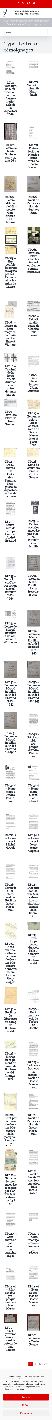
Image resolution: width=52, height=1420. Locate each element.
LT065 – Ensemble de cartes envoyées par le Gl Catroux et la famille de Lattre (10, 272)
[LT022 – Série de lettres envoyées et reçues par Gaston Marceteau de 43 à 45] (10, 1150)
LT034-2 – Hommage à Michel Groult (10, 841)
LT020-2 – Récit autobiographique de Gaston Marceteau (10, 1298)
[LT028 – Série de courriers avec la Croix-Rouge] (33, 450)
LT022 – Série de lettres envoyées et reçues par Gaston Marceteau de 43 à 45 (10, 1189)
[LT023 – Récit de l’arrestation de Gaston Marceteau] (33, 1094)
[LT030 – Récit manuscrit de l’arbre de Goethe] (33, 989)
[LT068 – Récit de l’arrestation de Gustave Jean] (33, 177)
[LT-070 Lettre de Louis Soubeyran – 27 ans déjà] (10, 125)
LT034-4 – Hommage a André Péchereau (10, 793)
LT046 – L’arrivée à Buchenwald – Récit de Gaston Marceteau (10, 897)
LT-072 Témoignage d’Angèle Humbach (35, 88)
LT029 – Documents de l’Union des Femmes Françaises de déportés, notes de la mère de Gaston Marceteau (10, 485)
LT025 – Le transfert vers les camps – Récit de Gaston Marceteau (33, 1074)
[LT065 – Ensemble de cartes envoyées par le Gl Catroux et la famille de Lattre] (10, 229)
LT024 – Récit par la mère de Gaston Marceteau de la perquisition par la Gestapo (10, 1130)
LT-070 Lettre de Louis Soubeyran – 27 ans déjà (10, 152)
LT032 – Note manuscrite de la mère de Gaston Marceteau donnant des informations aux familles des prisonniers (10, 969)
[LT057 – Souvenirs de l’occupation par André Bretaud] (10, 501)
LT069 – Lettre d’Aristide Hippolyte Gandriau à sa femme (10, 209)
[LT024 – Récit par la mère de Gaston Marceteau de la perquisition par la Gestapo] (10, 1094)
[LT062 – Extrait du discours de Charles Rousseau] (33, 303)
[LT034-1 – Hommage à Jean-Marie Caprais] (33, 814)
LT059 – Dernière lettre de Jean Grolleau (11, 418)
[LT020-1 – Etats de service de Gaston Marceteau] (33, 1266)
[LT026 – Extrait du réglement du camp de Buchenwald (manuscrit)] (10, 1042)
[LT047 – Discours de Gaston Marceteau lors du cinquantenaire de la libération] (33, 864)
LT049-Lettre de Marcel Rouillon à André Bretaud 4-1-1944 (10, 742)
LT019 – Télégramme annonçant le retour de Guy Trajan (10, 1339)
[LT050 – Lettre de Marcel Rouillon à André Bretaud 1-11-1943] (33, 663)
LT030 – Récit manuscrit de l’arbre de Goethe (33, 1018)
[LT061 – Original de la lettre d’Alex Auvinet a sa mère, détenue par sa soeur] (10, 354)
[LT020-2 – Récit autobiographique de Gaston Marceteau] (10, 1266)
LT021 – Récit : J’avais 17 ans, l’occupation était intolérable (33, 1182)
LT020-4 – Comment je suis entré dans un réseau (33, 1243)
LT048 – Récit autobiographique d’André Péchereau (33, 745)
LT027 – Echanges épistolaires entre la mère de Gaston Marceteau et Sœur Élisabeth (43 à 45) (33, 432)
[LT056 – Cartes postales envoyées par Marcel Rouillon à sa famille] (33, 501)
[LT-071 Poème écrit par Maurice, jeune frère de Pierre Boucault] (33, 125)
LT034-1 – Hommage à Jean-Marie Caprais (33, 843)
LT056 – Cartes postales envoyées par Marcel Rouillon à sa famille (33, 533)
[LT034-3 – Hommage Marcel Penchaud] (33, 765)
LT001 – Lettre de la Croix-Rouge (33, 1339)
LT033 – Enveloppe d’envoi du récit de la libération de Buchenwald (33, 949)
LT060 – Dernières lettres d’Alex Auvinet (33, 383)
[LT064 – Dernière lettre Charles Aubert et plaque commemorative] (33, 229)
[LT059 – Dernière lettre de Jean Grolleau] (10, 401)
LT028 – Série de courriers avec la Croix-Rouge (33, 469)
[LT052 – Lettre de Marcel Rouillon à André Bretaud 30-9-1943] (33, 611)
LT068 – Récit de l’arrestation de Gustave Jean (33, 205)
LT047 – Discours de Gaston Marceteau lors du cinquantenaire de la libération (33, 900)
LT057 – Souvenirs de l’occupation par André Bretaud (11, 531)
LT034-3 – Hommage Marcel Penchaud (33, 793)
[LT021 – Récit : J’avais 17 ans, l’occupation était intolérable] (33, 1150)
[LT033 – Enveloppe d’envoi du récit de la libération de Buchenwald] (33, 923)
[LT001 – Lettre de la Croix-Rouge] (33, 1315)
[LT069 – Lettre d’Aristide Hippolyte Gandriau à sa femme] (10, 177)
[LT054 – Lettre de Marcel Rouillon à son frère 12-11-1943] (33, 556)
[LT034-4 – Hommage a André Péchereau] (10, 765)
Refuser (26, 1405)
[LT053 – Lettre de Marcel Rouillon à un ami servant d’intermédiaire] (10, 611)
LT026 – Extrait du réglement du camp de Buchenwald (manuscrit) (10, 1066)
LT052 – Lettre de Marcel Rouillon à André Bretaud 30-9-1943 (33, 642)
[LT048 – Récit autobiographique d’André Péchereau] (33, 714)
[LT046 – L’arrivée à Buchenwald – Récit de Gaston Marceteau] (10, 864)
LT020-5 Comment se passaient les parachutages (10, 1245)
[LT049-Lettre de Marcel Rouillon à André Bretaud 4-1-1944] (10, 714)
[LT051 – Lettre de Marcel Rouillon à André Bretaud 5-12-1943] (10, 663)
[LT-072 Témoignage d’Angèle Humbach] (33, 62)
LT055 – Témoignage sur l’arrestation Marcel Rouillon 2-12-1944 (12, 587)
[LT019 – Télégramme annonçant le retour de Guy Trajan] (10, 1315)
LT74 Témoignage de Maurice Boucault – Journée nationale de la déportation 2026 (12, 98)
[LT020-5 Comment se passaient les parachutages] (10, 1213)
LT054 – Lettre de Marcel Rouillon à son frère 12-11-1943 (33, 585)
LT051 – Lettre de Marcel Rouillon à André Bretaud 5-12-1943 (10, 693)
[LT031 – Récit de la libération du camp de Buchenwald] (10, 989)
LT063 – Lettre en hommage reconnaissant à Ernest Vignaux (10, 333)
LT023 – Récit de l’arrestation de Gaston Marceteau (33, 1124)
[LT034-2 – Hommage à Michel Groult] (10, 814)
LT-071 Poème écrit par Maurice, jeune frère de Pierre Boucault (34, 156)
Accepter (26, 1397)
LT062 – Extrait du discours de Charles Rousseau (33, 325)
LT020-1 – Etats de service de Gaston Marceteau (33, 1295)
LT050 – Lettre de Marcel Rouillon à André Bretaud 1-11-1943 (33, 691)
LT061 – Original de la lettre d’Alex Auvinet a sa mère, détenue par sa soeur (10, 382)
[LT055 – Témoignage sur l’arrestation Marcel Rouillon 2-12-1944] (10, 556)
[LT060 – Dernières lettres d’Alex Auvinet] (33, 354)
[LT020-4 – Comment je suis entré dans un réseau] (33, 1213)
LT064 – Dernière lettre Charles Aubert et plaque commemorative (33, 261)
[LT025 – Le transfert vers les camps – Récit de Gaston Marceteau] (33, 1042)
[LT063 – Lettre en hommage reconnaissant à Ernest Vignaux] (10, 303)
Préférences (26, 1413)
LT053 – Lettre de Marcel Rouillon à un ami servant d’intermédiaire (14, 632)
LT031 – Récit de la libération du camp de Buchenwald (11, 1020)
